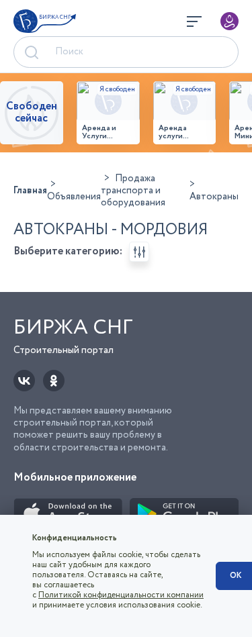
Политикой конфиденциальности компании (121, 595)
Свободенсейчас (31, 112)
